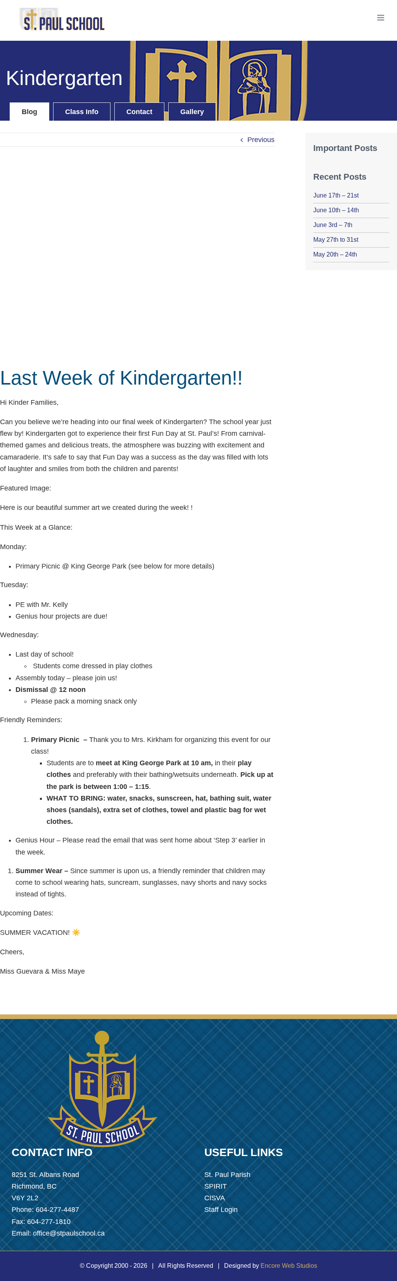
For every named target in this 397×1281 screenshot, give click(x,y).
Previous (260, 140)
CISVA (214, 1198)
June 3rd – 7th (332, 225)
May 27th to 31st (335, 239)
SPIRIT (215, 1186)
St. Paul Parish (227, 1175)
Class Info (81, 112)
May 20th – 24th (335, 254)
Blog (29, 112)
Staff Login (221, 1209)
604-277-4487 (57, 1209)
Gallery (192, 112)
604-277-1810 (49, 1222)
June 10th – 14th (336, 210)
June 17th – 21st (336, 195)
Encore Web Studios (289, 1265)
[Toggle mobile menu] (381, 18)
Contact (139, 112)
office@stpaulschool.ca (69, 1233)
